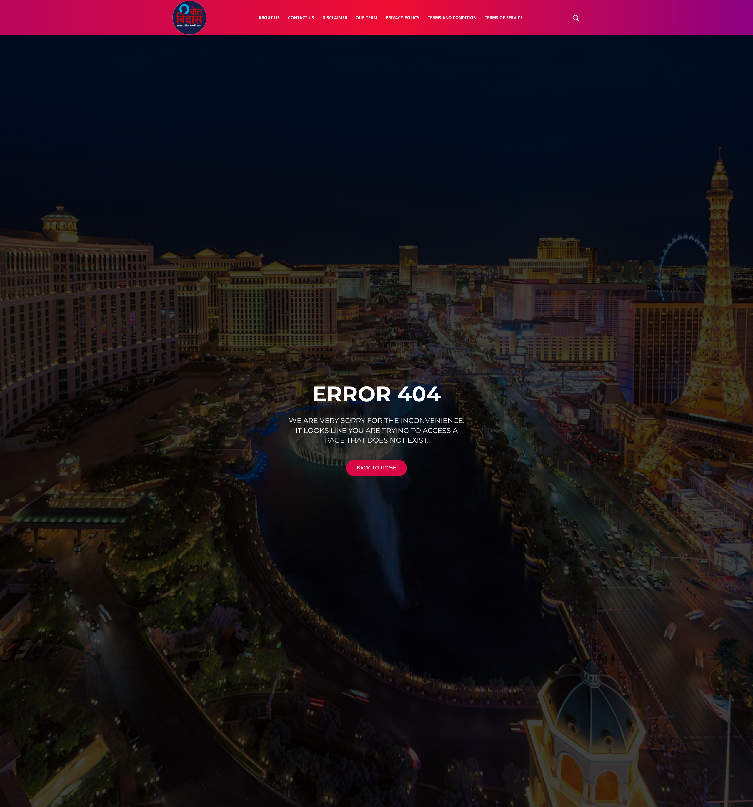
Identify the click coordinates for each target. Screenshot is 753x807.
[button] (575, 17)
